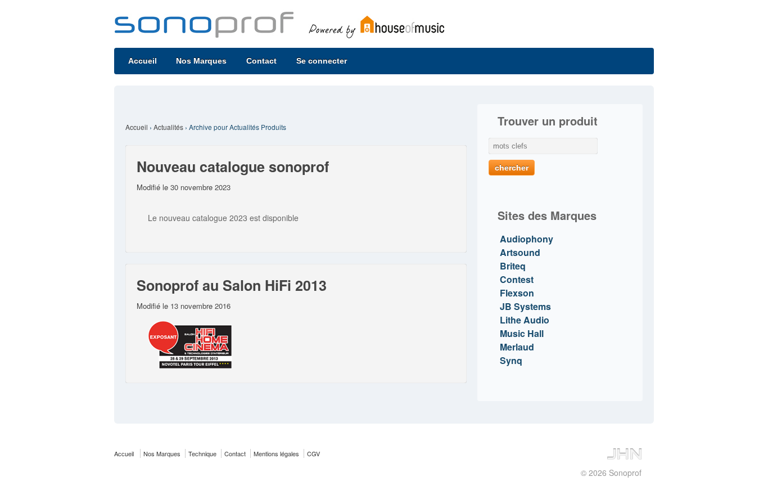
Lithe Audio (524, 319)
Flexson (517, 292)
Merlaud (517, 346)
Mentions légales (276, 453)
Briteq (513, 265)
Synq (511, 360)
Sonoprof (624, 472)
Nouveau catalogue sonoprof (233, 166)
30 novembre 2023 (200, 187)
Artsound (520, 252)
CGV (313, 453)
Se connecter (321, 60)
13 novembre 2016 (200, 305)
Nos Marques (201, 60)
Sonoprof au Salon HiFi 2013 (232, 285)
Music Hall (522, 333)
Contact (261, 60)
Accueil (142, 60)
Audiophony (526, 238)
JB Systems (525, 306)
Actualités (168, 127)
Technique (202, 453)
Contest (517, 279)
